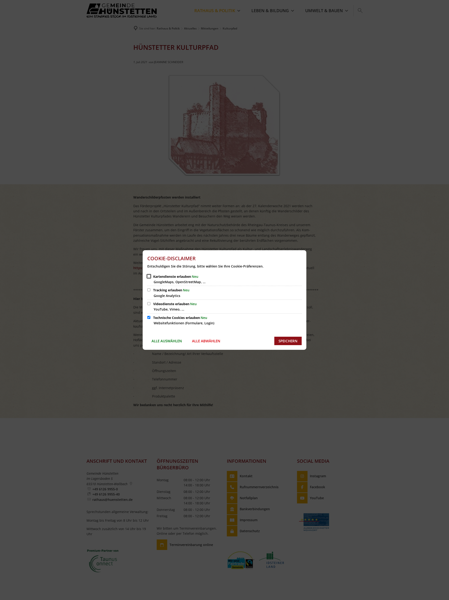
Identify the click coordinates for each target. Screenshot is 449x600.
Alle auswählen (167, 341)
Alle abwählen (206, 341)
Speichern (288, 341)
